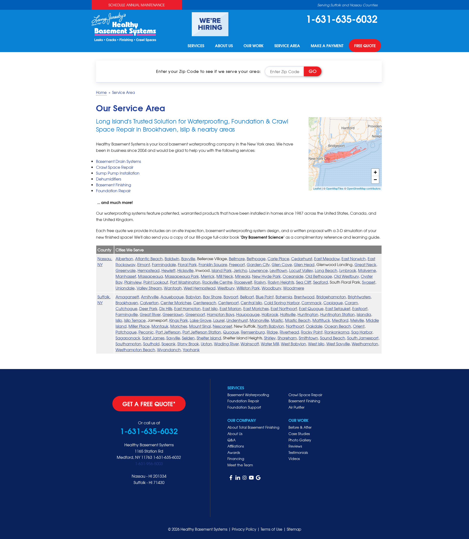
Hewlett (168, 270)
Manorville (259, 320)
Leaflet (317, 188)
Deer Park (148, 308)
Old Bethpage (318, 276)
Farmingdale (164, 264)
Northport (295, 326)
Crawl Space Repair (114, 167)
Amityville (150, 297)
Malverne (367, 270)
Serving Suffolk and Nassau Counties (347, 4)
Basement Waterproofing (248, 394)
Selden (188, 338)
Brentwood (304, 297)
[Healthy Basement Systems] (124, 26)
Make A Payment (327, 45)
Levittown (278, 270)
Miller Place (138, 326)
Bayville (188, 258)
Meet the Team (240, 464)
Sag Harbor (361, 332)
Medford (340, 320)
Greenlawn (172, 314)
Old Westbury (346, 276)
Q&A (231, 440)
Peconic (146, 332)
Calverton (149, 302)
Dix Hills (165, 308)
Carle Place (278, 258)
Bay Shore (212, 297)
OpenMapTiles (334, 188)
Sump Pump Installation (117, 173)
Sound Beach (332, 338)
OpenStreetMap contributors (364, 188)
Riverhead (289, 332)
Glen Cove (282, 264)
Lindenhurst (237, 320)
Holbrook (270, 314)
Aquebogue (172, 297)
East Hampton (187, 308)
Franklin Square (213, 264)
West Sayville (338, 344)
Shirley (270, 338)
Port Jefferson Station (201, 332)
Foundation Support (244, 407)
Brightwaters (359, 297)
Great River (150, 314)
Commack (311, 302)
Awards (233, 452)
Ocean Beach (337, 326)
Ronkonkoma (336, 332)
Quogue (231, 332)
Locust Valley (301, 270)
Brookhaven (127, 302)
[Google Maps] (258, 478)
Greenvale (126, 270)
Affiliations (235, 446)
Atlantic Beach (149, 258)
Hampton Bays (220, 314)
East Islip (210, 308)
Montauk (159, 326)
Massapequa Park (182, 276)
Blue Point (265, 297)
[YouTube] (251, 478)
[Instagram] (244, 478)
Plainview (132, 282)
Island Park (222, 270)
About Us (224, 45)
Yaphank (191, 349)
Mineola (242, 276)
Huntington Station (337, 314)
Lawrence (258, 270)
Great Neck (365, 264)
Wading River (226, 344)
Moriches (178, 326)
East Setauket (337, 308)
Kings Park (178, 320)
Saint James (153, 338)
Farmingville (127, 314)
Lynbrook (347, 270)
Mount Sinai (200, 326)
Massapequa (150, 276)
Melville (357, 320)
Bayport (231, 297)
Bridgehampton (331, 297)
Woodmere (293, 288)
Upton (206, 344)
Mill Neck (224, 276)
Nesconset (222, 326)
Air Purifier (296, 407)
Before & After (299, 427)
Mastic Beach (297, 320)
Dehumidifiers (108, 179)
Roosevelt (243, 282)
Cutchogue (126, 308)
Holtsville (288, 314)
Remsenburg (253, 332)
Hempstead (149, 270)
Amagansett (127, 297)
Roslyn (260, 282)
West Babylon (293, 344)
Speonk (168, 344)
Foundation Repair (113, 190)
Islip (119, 320)
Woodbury (271, 288)
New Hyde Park (266, 276)
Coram (351, 302)
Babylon (193, 297)
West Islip (316, 344)
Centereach (204, 302)
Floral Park (187, 264)
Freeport (237, 264)
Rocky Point (311, 332)
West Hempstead (199, 288)
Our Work (254, 45)
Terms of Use (271, 529)
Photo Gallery (299, 440)
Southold (151, 344)
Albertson (124, 258)
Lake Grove (200, 320)
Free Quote (365, 45)
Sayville (173, 338)
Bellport (247, 297)
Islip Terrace (135, 320)
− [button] (375, 180)
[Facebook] (231, 478)
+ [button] (375, 172)
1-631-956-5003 (149, 463)
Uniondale (125, 288)
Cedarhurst (301, 258)
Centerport (228, 302)
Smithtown (308, 338)
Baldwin (172, 258)
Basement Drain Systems (118, 161)
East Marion (230, 308)
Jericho (240, 270)
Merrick (207, 276)
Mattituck (321, 320)
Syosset (368, 282)
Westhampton (365, 344)
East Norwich (353, 258)
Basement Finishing (113, 185)
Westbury (225, 288)
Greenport (195, 314)
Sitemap (294, 529)
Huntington (308, 314)
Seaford (320, 282)
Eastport (359, 308)
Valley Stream (149, 288)
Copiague (333, 302)
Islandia (364, 314)
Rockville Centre (217, 282)
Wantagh (173, 288)
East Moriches (256, 308)
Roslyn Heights (281, 282)
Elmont (143, 264)
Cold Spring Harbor (281, 302)
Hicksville (185, 270)
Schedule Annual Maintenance (136, 4)
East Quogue (311, 308)
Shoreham (287, 338)
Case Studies (299, 433)
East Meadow (327, 258)
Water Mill (270, 344)
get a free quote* (149, 403)
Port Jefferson (168, 332)
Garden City (258, 264)
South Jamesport (362, 338)
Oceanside (293, 276)
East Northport (284, 308)
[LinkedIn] (238, 478)
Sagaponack (128, 338)
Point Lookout (155, 282)
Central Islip (251, 302)
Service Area (287, 45)
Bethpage (256, 258)
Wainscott (250, 344)
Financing (235, 458)
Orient (358, 326)
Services (196, 45)
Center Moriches (175, 302)
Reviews (295, 446)
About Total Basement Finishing (253, 427)
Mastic (277, 320)
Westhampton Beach (135, 349)
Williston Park (248, 288)
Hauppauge (248, 314)
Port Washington (185, 282)
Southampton (128, 344)
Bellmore (237, 258)
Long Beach (326, 270)
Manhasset (126, 276)
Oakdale (314, 326)
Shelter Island (209, 338)
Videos (294, 458)
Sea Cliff (303, 282)
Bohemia (284, 297)
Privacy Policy (244, 529)
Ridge (272, 332)
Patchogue (126, 332)
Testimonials (298, 452)
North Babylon (270, 326)
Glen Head (304, 264)
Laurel (218, 320)
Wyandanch (169, 349)
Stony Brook (188, 344)
